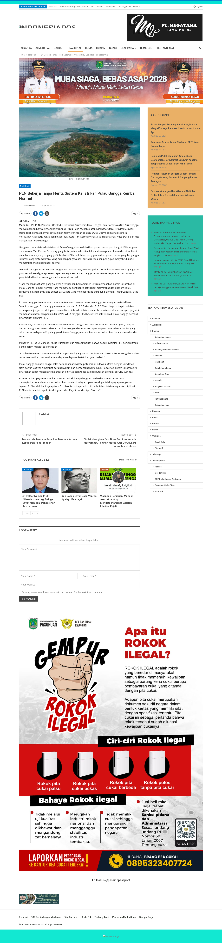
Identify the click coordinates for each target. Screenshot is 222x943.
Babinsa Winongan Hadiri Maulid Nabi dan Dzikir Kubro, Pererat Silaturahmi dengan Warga (173, 195)
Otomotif (159, 448)
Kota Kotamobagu (163, 368)
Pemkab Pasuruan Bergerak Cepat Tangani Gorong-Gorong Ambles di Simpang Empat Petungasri (174, 177)
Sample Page (146, 917)
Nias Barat (159, 362)
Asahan (158, 356)
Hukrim (100, 48)
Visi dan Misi (97, 6)
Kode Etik (110, 6)
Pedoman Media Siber (165, 485)
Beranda (26, 48)
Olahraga (127, 48)
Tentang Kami (124, 6)
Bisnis (113, 48)
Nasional (75, 48)
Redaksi (53, 6)
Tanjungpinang (161, 399)
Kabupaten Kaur (162, 405)
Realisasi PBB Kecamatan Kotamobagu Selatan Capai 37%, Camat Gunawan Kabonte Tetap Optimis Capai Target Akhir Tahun (174, 160)
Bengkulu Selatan (162, 386)
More (136, 6)
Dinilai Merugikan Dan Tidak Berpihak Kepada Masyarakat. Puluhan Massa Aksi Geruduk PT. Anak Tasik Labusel (110, 443)
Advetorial (42, 48)
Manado (158, 380)
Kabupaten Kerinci (163, 337)
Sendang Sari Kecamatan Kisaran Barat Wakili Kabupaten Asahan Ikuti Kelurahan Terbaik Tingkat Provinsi (176, 251)
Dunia (88, 48)
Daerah (58, 48)
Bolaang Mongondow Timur (167, 349)
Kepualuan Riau (162, 374)
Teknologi (146, 48)
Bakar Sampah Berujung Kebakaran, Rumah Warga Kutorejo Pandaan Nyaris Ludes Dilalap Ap (175, 128)
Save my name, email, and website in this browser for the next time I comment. (62, 592)
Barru (157, 393)
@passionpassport (117, 880)
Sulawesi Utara (161, 343)
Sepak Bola (160, 442)
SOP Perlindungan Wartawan (74, 6)
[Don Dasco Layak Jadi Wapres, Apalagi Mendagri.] (79, 480)
